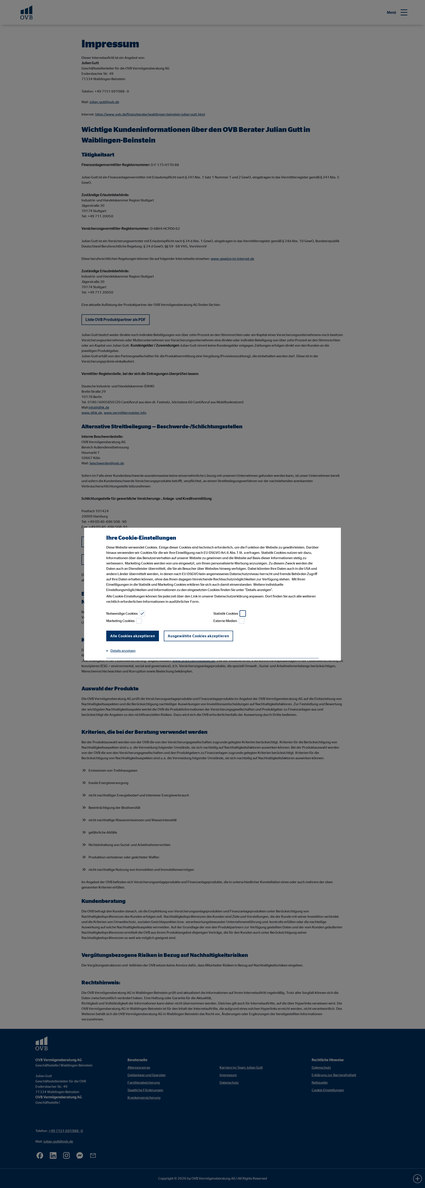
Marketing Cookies (120, 621)
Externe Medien (225, 621)
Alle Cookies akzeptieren (132, 636)
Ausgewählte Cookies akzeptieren (198, 636)
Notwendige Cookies (122, 613)
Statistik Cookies (225, 613)
